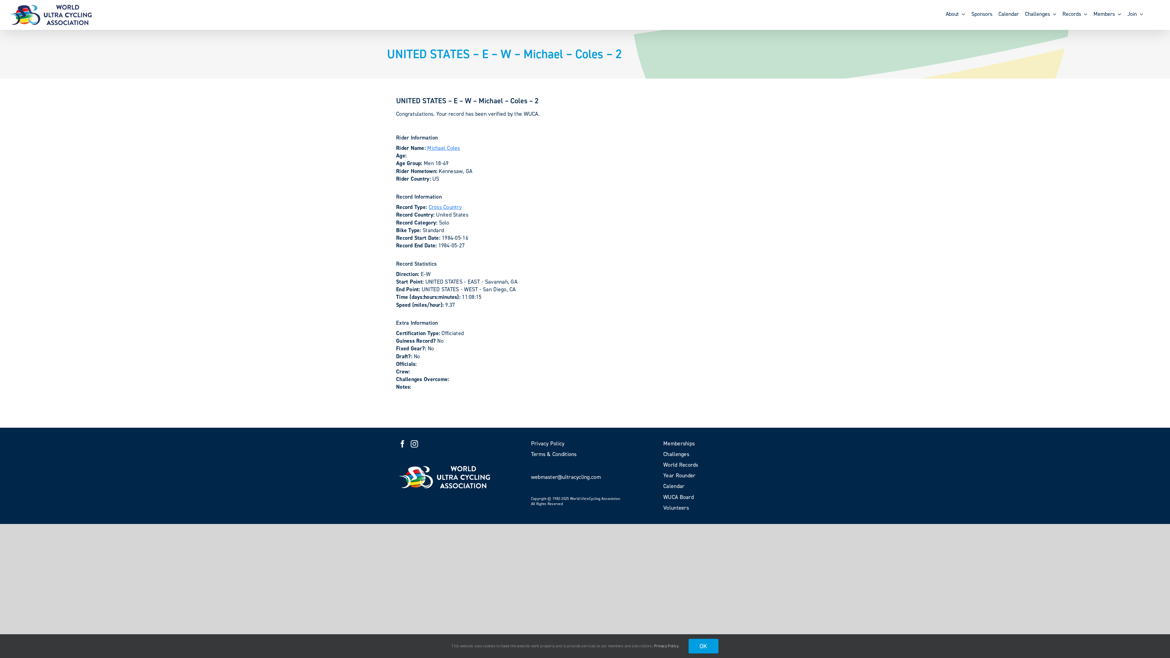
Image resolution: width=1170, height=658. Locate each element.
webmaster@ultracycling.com (566, 477)
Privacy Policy (666, 646)
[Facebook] (402, 444)
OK (703, 646)
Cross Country (445, 207)
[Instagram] (414, 444)
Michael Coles (443, 148)
